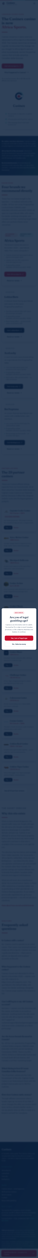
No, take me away (19, 644)
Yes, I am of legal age (19, 638)
